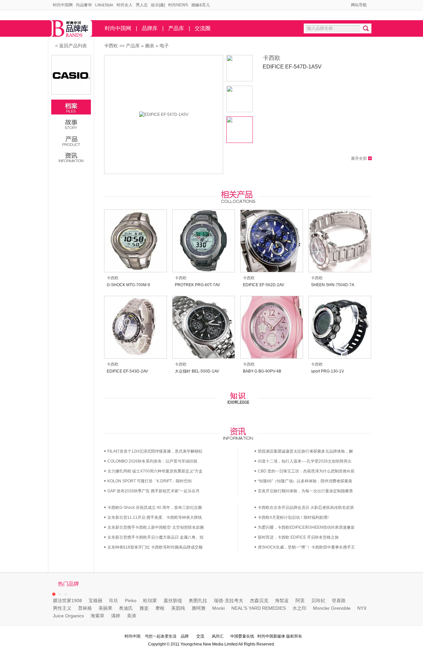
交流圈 (203, 28)
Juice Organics (68, 615)
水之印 (299, 608)
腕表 (149, 45)
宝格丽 (95, 600)
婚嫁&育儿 (200, 5)
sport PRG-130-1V (327, 371)
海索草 (97, 615)
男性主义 (62, 608)
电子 (164, 45)
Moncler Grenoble (332, 608)
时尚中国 (132, 636)
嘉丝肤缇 (173, 600)
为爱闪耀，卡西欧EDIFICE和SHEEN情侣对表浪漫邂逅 (306, 527)
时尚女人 (125, 5)
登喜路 (339, 600)
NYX (361, 608)
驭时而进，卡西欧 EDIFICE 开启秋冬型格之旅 (298, 537)
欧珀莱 (150, 600)
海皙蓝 (282, 600)
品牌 (185, 636)
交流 (200, 636)
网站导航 (359, 5)
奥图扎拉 (198, 600)
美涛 (131, 615)
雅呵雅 (199, 608)
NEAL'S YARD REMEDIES (258, 608)
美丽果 (105, 608)
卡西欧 (111, 45)
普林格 (85, 608)
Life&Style (104, 5)
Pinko (130, 600)
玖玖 (113, 600)
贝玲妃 (318, 600)
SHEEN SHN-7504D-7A (332, 285)
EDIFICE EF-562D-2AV (263, 285)
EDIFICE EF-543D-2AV (127, 371)
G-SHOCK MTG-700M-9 (128, 285)
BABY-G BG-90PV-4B (262, 371)
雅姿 (144, 608)
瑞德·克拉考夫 (228, 600)
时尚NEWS (178, 5)
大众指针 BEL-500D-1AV (197, 371)
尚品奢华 (84, 5)
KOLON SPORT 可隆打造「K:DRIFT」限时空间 (149, 481)
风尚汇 (218, 636)
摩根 (160, 608)
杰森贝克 (259, 600)
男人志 (142, 5)
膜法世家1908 (67, 600)
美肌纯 (178, 608)
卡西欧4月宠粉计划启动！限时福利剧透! (293, 517)
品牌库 (150, 28)
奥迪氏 (126, 608)
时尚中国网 (63, 5)
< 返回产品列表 (71, 45)
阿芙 (300, 600)
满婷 (115, 615)
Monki (218, 608)
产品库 (176, 28)
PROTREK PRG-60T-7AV (197, 285)
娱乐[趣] (158, 5)
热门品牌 (68, 584)
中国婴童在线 (242, 636)
